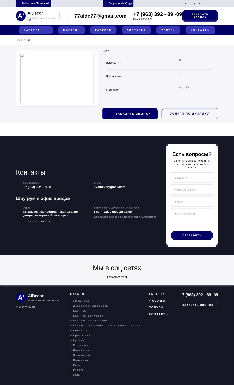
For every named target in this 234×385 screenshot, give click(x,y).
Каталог (78, 294)
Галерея (157, 294)
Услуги (156, 307)
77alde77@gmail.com (109, 187)
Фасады (157, 300)
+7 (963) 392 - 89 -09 (37, 187)
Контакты (159, 314)
